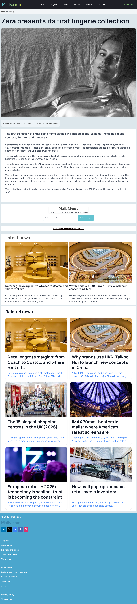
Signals (54, 4)
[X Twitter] (9, 529)
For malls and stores (10, 550)
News (43, 4)
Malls (66, 4)
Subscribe (128, 4)
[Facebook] (20, 529)
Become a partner (9, 577)
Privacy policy (7, 594)
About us (101, 4)
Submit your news (9, 554)
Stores (77, 4)
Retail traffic (6, 568)
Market (88, 4)
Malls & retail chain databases (14, 572)
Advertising (6, 545)
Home (4, 12)
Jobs (3, 586)
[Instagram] (26, 529)
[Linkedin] (3, 529)
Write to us (6, 559)
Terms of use (7, 599)
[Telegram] (15, 529)
